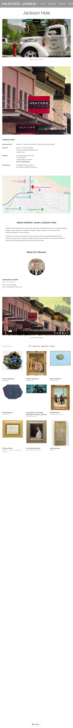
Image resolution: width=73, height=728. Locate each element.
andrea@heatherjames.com (14, 287)
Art (36, 4)
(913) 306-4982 (11, 285)
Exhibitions (52, 4)
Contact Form (20, 152)
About (71, 4)
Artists (42, 4)
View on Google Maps (23, 161)
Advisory (62, 4)
